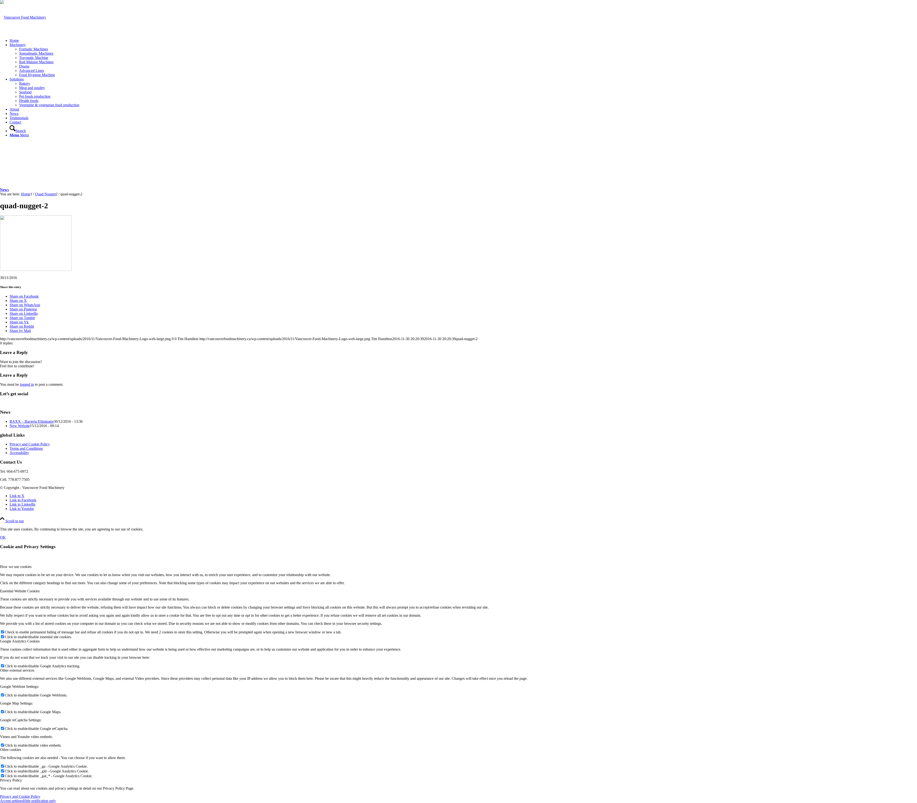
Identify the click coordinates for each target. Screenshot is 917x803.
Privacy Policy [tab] (11, 780)
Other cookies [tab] (10, 750)
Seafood (25, 92)
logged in (27, 384)
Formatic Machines (33, 49)
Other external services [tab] (17, 670)
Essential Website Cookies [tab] (20, 591)
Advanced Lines (31, 71)
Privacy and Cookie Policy (30, 444)
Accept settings (11, 801)
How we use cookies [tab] (16, 567)
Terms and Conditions (26, 448)
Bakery (24, 83)
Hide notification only (39, 801)
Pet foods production (34, 96)
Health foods (28, 101)
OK (3, 537)
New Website (20, 426)
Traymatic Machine (33, 58)
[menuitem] (463, 40)
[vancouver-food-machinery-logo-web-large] (23, 17)
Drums (24, 66)
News (4, 190)
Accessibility (19, 453)
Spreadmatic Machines (36, 53)
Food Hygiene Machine (37, 75)
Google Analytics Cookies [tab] (20, 641)
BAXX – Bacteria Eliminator (32, 421)
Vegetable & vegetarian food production (49, 105)
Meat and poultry (32, 88)
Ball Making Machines (36, 62)
